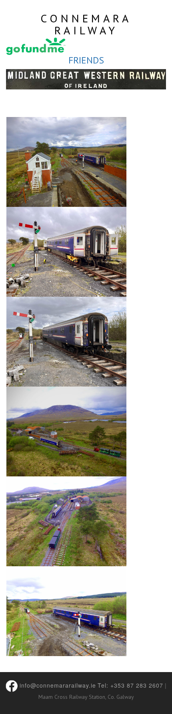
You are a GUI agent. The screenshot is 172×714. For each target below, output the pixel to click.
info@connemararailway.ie (58, 685)
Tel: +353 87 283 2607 (130, 685)
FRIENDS (86, 60)
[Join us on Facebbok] (12, 685)
